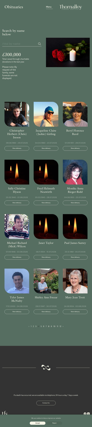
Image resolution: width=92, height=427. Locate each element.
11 (57, 327)
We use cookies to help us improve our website (46, 418)
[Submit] (39, 44)
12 (61, 327)
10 (54, 327)
